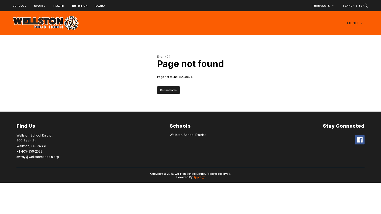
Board (100, 5)
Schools (19, 5)
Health (58, 5)
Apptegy (199, 177)
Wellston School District (188, 135)
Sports (39, 5)
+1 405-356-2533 (29, 151)
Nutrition (80, 5)
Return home (168, 90)
